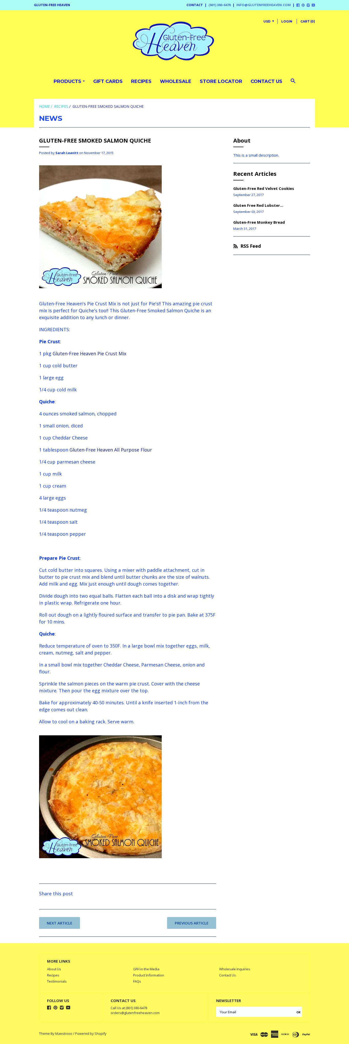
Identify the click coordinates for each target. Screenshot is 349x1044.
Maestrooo (63, 1033)
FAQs (137, 981)
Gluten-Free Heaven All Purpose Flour (110, 450)
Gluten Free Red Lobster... (258, 205)
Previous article (191, 922)
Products (67, 81)
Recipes (141, 81)
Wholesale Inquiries (234, 969)
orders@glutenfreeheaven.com (135, 1012)
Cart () (307, 21)
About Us (54, 969)
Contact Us (266, 81)
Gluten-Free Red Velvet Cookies (263, 188)
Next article (59, 922)
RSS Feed (250, 246)
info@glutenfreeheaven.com (263, 5)
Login (286, 21)
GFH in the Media (146, 969)
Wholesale (175, 81)
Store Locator (221, 81)
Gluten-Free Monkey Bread (259, 222)
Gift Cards (108, 81)
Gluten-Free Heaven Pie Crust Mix (89, 353)
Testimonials (57, 981)
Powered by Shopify (91, 1033)
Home (44, 106)
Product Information (148, 975)
